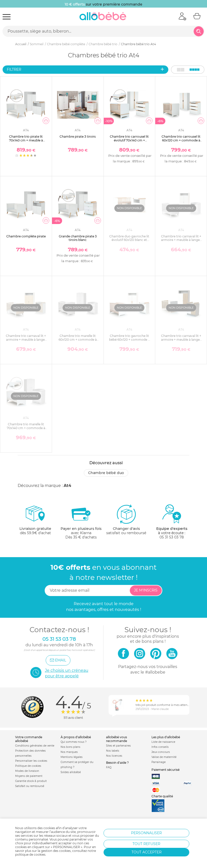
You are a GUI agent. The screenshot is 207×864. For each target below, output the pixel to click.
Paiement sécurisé (165, 770)
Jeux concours (160, 752)
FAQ (108, 767)
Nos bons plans (70, 747)
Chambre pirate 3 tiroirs (78, 136)
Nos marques (69, 752)
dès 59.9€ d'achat (35, 530)
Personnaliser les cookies (31, 760)
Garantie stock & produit (31, 781)
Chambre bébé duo (106, 473)
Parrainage (158, 762)
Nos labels (112, 750)
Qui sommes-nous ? (74, 742)
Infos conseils (160, 747)
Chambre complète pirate (26, 236)
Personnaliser (146, 833)
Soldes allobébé (71, 772)
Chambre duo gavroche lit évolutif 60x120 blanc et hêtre (129, 239)
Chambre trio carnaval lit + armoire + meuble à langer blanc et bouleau (26, 339)
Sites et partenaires (118, 745)
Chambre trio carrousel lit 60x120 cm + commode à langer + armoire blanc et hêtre (181, 142)
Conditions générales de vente (34, 745)
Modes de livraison (27, 771)
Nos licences (114, 755)
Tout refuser (146, 844)
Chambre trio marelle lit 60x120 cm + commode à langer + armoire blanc (78, 339)
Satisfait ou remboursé (29, 786)
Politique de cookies (28, 766)
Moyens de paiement (28, 776)
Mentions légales (72, 757)
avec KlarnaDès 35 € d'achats (81, 532)
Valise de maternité (163, 757)
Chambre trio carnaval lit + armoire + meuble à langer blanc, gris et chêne (181, 339)
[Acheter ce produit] (46, 120)
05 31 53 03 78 (172, 537)
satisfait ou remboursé (126, 530)
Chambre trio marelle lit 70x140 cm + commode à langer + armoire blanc (26, 427)
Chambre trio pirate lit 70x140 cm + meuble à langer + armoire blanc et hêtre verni (26, 142)
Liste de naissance (163, 742)
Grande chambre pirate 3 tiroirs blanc (78, 238)
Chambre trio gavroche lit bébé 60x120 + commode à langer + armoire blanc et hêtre (129, 341)
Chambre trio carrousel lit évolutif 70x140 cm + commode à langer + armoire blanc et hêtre (129, 142)
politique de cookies (30, 854)
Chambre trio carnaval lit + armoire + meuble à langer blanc (181, 239)
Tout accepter (147, 852)
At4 (67, 485)
